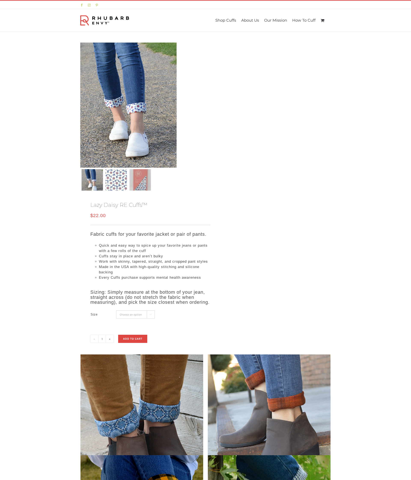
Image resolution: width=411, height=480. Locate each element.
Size (94, 314)
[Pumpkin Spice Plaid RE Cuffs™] (269, 434)
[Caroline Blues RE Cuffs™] (141, 434)
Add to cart (132, 338)
